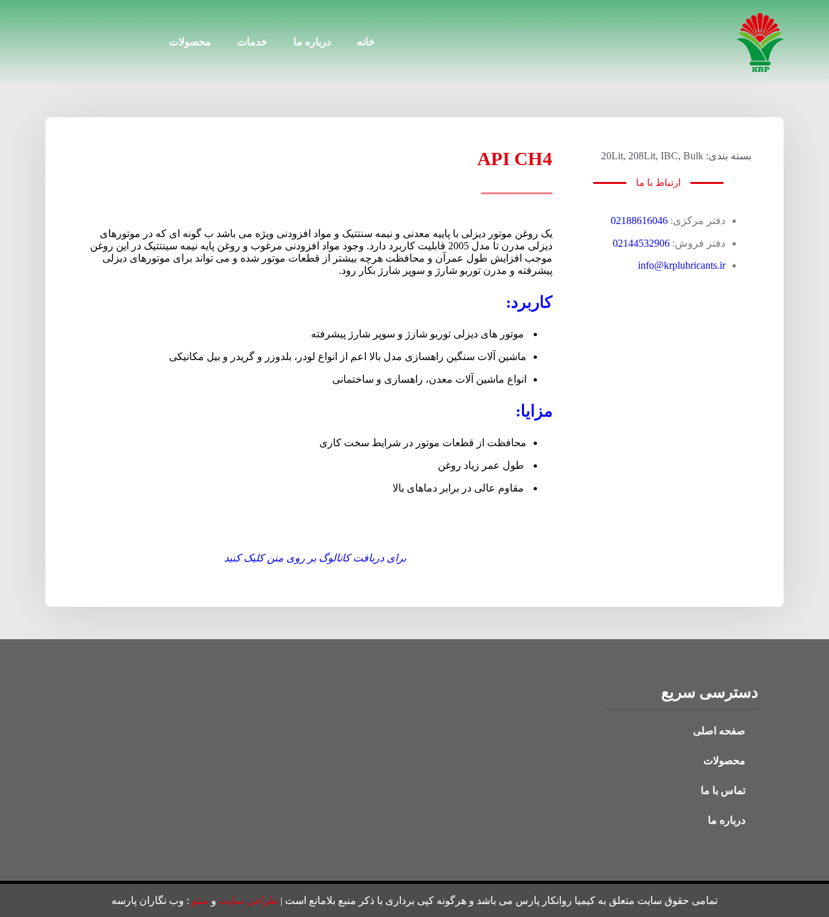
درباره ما (312, 41)
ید (228, 557)
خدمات (252, 41)
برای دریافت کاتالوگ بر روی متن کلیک (325, 557)
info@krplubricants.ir (681, 265)
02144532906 (641, 243)
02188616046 (639, 220)
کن (238, 557)
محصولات (190, 41)
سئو (200, 900)
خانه (366, 41)
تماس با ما (723, 790)
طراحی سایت (248, 900)
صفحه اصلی (719, 730)
